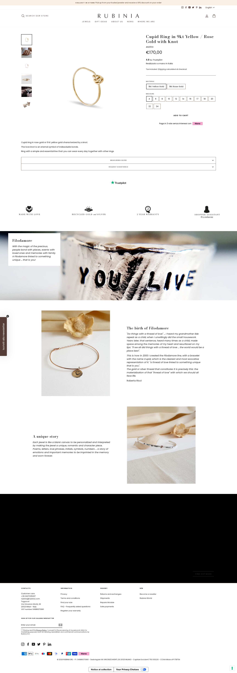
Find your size (66, 602)
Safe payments (107, 606)
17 (197, 98)
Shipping (162, 69)
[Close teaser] (7, 316)
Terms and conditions (70, 598)
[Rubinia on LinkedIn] (49, 644)
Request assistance (118, 167)
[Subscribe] (60, 625)
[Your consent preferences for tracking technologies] (232, 668)
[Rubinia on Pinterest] (44, 644)
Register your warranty (71, 610)
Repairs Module (107, 602)
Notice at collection (101, 669)
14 (183, 98)
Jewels (86, 21)
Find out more (203, 574)
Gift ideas (101, 21)
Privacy (64, 594)
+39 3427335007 (28, 596)
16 (190, 98)
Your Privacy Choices (127, 669)
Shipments (105, 598)
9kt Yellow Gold (156, 86)
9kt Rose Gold (176, 86)
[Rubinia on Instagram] (22, 644)
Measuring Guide (118, 160)
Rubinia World (146, 598)
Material (150, 81)
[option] (118, 2)
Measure (150, 94)
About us (117, 21)
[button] (3, 336)
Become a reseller (148, 594)
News (130, 21)
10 (169, 98)
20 (212, 98)
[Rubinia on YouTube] (33, 644)
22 (150, 106)
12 (176, 98)
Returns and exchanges (110, 594)
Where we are (146, 21)
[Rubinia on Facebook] (28, 644)
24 (157, 106)
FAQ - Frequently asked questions (75, 606)
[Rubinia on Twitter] (38, 644)
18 (205, 98)
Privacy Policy (41, 630)
